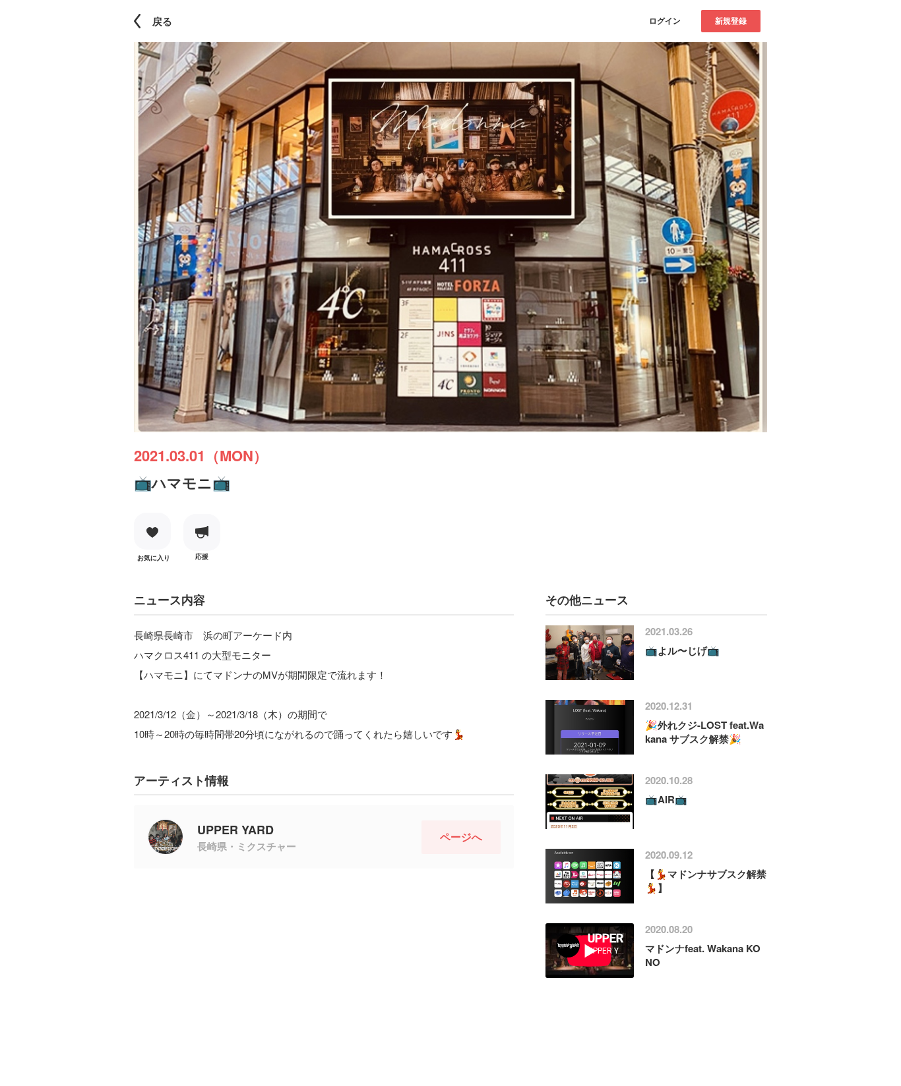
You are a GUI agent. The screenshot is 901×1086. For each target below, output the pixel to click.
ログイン (665, 20)
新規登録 (731, 20)
